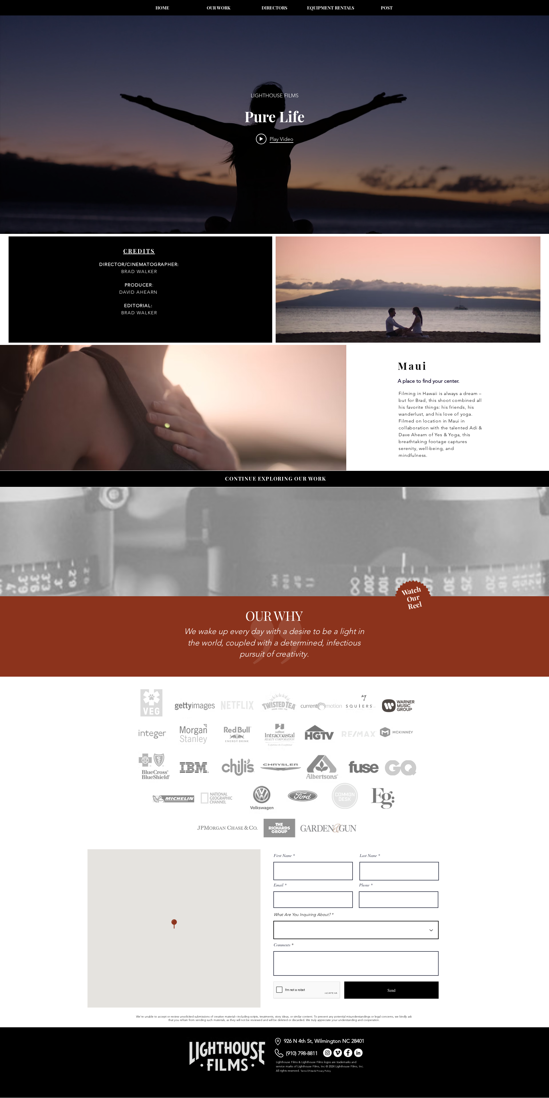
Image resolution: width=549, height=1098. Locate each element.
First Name (283, 856)
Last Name (368, 856)
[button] (413, 600)
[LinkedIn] (358, 1052)
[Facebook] (348, 1052)
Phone (364, 885)
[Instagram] (327, 1052)
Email (278, 885)
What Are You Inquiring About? (302, 915)
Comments (282, 945)
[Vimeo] (337, 1052)
